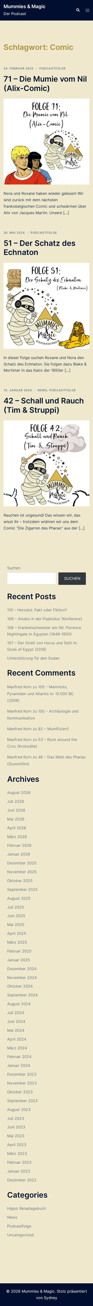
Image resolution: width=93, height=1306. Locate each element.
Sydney (50, 1297)
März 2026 (17, 836)
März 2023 (17, 1153)
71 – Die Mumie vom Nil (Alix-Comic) (45, 83)
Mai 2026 (15, 819)
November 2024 (22, 977)
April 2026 (16, 827)
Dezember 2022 (21, 1180)
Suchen (13, 568)
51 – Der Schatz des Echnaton (40, 247)
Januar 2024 (18, 1065)
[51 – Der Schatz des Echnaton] (46, 305)
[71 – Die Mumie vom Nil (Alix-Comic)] (46, 141)
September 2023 (22, 1100)
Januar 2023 (18, 1171)
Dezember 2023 (21, 1074)
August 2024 (19, 1003)
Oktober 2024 (20, 986)
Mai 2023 (15, 1135)
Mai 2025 (15, 924)
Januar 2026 (18, 854)
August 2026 (19, 792)
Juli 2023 (15, 1118)
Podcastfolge (52, 68)
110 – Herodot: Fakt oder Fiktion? (37, 610)
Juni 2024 (16, 1021)
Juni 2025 (16, 915)
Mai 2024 (15, 1030)
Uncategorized (20, 1234)
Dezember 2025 (21, 863)
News (42, 390)
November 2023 (22, 1083)
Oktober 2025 (20, 880)
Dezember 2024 (21, 968)
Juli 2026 (15, 801)
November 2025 (22, 871)
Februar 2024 (19, 1056)
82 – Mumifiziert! (53, 728)
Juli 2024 (15, 1012)
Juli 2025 (15, 907)
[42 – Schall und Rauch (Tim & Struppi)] (46, 463)
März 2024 (17, 1048)
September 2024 (22, 995)
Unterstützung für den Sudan (33, 658)
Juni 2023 (16, 1127)
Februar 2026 (19, 845)
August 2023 (19, 1109)
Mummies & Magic (25, 6)
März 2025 (17, 942)
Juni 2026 (16, 810)
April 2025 (16, 933)
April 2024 (16, 1039)
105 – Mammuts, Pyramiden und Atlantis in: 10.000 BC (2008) (40, 693)
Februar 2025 (19, 951)
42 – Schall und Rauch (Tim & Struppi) (44, 405)
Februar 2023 (19, 1162)
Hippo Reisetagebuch (26, 1208)
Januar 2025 (18, 959)
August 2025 (19, 898)
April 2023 (16, 1144)
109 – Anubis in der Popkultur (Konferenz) (44, 618)
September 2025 (22, 889)
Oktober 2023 (20, 1091)
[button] (78, 10)
